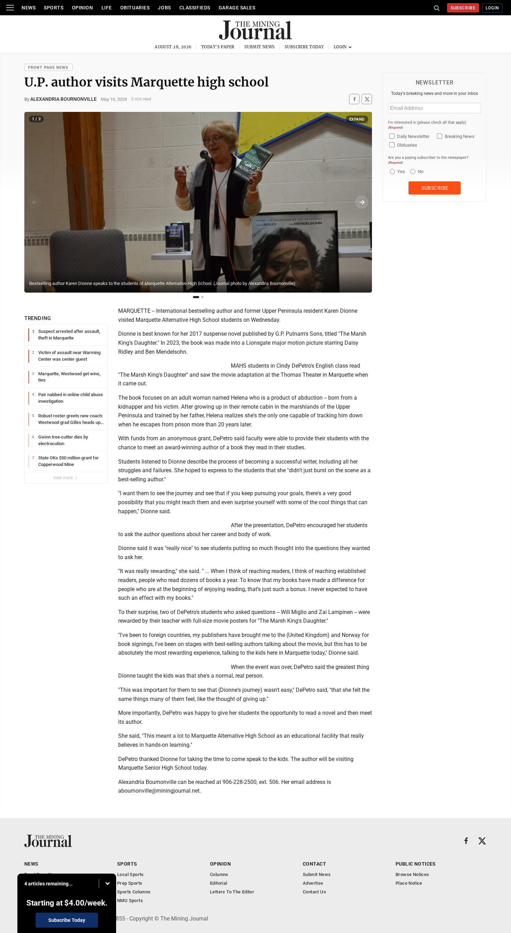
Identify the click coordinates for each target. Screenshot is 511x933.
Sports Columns (134, 891)
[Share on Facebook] (354, 99)
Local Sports (130, 874)
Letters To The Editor (232, 891)
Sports (53, 7)
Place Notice (409, 883)
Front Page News (48, 67)
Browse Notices (412, 874)
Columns (219, 874)
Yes (400, 171)
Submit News (259, 46)
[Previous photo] (34, 202)
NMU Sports (130, 900)
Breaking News (459, 136)
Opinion (82, 7)
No (420, 171)
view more (64, 477)
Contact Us (314, 891)
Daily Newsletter (413, 136)
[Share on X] (367, 99)
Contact (314, 864)
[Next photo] (362, 202)
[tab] (196, 297)
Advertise (313, 883)
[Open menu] (10, 7)
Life (107, 7)
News (28, 7)
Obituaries (135, 7)
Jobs (164, 7)
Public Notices (416, 864)
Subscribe (463, 8)
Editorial (218, 883)
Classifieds (194, 7)
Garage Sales (237, 7)
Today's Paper (218, 46)
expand (357, 119)
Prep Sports (129, 883)
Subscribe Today (304, 46)
